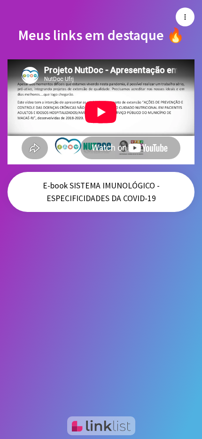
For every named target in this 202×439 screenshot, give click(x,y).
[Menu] (185, 17)
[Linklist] (101, 425)
